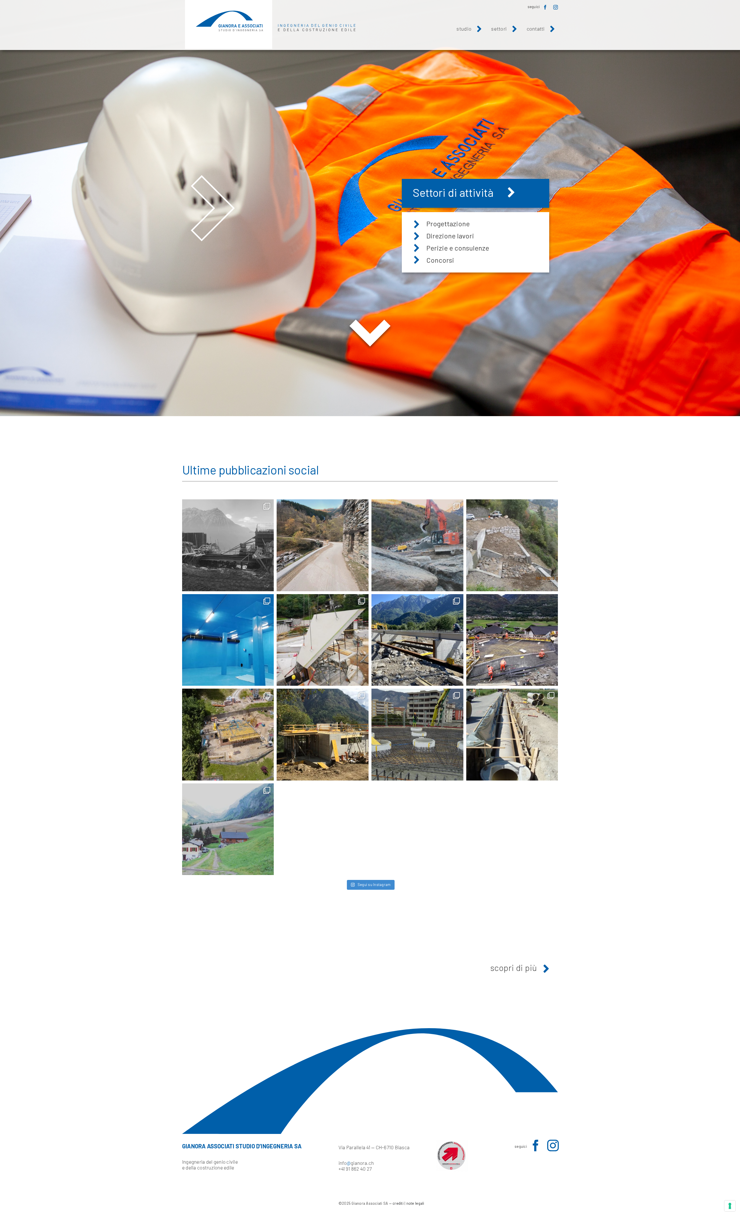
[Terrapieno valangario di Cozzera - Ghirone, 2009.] (228, 829)
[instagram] (555, 7)
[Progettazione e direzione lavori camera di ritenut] (228, 545)
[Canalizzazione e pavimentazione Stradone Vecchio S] (512, 735)
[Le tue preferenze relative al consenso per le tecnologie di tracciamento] (729, 1205)
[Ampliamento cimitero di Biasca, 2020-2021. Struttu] (323, 640)
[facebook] (545, 7)
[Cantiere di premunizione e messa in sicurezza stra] (417, 545)
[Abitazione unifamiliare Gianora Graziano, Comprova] (323, 735)
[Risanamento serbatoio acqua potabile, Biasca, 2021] (228, 640)
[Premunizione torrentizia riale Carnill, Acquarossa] (512, 545)
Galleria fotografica (460, 192)
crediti (398, 1203)
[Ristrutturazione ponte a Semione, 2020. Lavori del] (512, 640)
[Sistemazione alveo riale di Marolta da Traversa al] (417, 640)
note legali (415, 1203)
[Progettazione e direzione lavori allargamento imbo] (323, 545)
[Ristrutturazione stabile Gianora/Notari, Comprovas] (228, 735)
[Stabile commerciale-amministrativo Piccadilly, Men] (417, 735)
